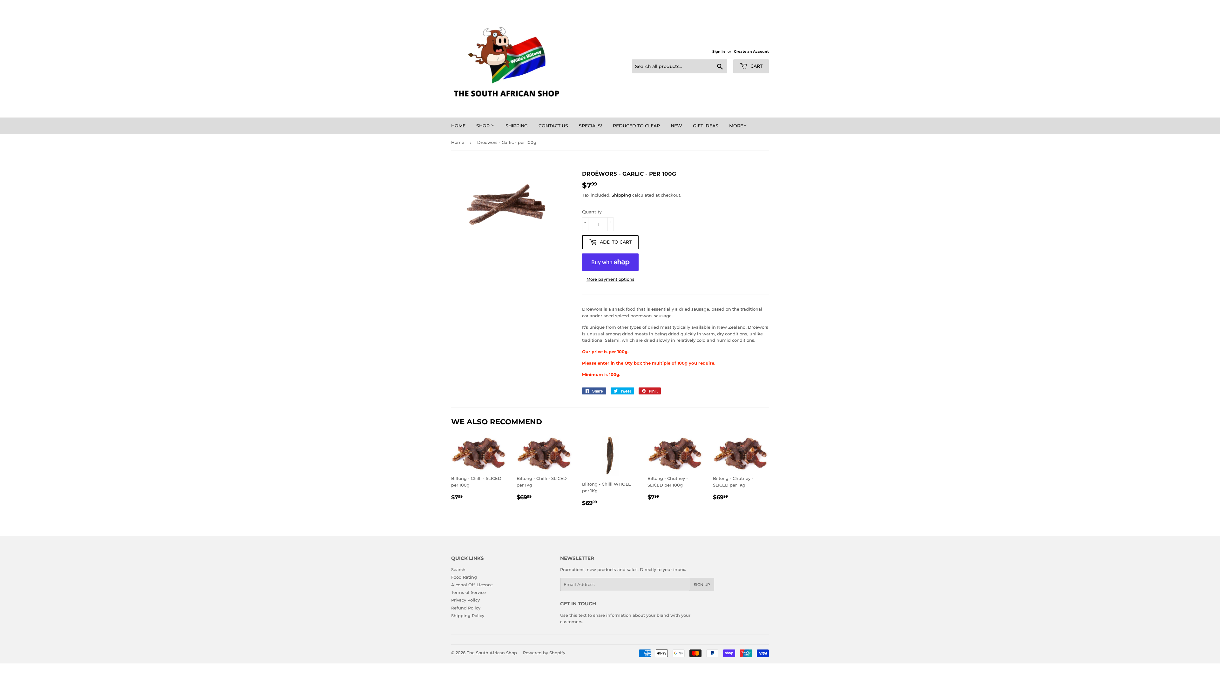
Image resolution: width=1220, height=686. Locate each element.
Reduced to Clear (636, 126)
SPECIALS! (590, 126)
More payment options (610, 279)
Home (458, 126)
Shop (483, 126)
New (676, 126)
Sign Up (702, 584)
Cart (755, 66)
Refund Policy (465, 607)
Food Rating (464, 577)
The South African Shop (492, 652)
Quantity (592, 212)
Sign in (718, 51)
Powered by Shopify (544, 652)
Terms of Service (468, 592)
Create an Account (751, 51)
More (736, 126)
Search (458, 569)
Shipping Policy (467, 615)
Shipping (516, 126)
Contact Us (553, 126)
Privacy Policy (465, 599)
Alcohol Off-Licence (472, 584)
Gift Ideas (705, 126)
